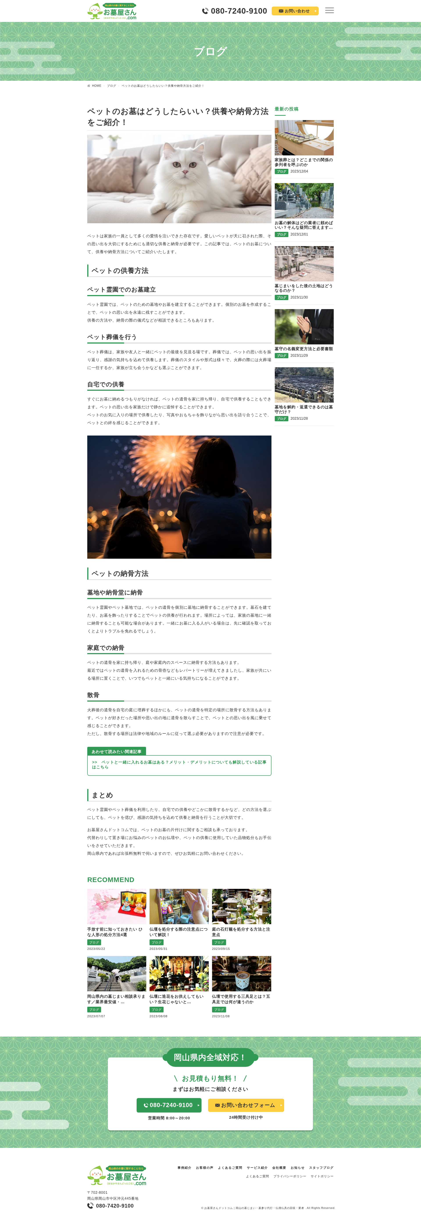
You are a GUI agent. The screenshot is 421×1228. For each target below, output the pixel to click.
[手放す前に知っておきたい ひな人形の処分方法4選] (116, 906)
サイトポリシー (322, 1176)
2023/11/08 (221, 1016)
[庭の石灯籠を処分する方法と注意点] (241, 906)
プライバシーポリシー (289, 1176)
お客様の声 (205, 1167)
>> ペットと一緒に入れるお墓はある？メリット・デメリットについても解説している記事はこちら (179, 764)
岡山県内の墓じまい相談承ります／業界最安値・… (116, 999)
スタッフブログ (321, 1167)
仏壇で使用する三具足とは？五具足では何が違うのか (241, 999)
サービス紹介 (257, 1167)
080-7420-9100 (115, 1206)
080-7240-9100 (239, 10)
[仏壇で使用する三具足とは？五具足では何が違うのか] (241, 974)
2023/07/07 (96, 1016)
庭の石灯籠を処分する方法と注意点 (241, 932)
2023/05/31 (159, 949)
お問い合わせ (297, 11)
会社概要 (279, 1167)
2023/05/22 (96, 949)
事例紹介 (185, 1167)
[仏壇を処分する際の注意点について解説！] (179, 906)
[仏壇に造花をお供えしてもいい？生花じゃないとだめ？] (179, 974)
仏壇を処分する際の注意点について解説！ (179, 932)
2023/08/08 (159, 1016)
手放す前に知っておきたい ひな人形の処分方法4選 (115, 932)
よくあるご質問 (230, 1167)
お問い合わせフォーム (248, 1105)
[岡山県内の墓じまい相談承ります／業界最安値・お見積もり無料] (116, 974)
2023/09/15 (221, 949)
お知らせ (298, 1167)
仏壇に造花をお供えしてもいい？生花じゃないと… (177, 999)
